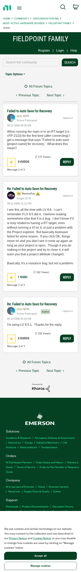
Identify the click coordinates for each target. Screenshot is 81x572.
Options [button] (67, 118)
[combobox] (31, 62)
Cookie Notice (42, 538)
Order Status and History (49, 462)
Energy (29, 442)
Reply (67, 162)
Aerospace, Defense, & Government (55, 438)
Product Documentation (35, 506)
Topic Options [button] (14, 74)
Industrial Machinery (48, 442)
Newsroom (14, 491)
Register (44, 50)
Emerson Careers (58, 486)
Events (57, 491)
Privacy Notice (18, 538)
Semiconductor (28, 447)
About (41, 486)
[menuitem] (63, 8)
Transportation (49, 447)
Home (6, 18)
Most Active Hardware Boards (24, 23)
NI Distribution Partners (19, 462)
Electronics (14, 442)
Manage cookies (40, 565)
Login (60, 50)
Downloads (12, 506)
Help (73, 50)
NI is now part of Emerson (20, 486)
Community (21, 18)
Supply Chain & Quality (37, 491)
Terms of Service (26, 467)
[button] (11, 162)
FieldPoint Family (60, 23)
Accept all (40, 555)
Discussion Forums (46, 18)
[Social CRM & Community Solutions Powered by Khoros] (41, 387)
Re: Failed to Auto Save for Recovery (32, 189)
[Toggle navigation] (20, 8)
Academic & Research (18, 438)
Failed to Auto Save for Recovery (29, 111)
